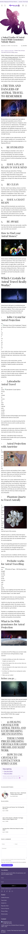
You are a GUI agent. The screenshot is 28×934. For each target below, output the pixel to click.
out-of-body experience (11, 57)
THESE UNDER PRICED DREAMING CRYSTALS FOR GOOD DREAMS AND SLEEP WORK (14, 744)
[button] (5, 5)
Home (2, 50)
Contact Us (3, 903)
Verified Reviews (5, 897)
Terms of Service (6, 860)
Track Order (4, 900)
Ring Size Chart (4, 906)
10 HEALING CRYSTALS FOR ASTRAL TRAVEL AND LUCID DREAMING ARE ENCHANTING (13, 727)
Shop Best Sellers (8, 771)
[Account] (23, 5)
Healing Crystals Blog (8, 50)
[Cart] (26, 5)
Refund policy (4, 914)
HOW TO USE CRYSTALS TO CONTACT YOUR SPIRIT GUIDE (11, 759)
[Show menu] (2, 5)
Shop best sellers (8, 773)
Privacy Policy (22, 859)
